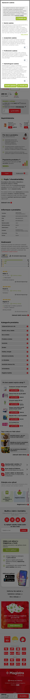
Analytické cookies (10, 38)
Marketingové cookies (11, 63)
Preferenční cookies (10, 51)
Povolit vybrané (10, 85)
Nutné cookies (9, 23)
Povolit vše (22, 18)
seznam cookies (19, 15)
